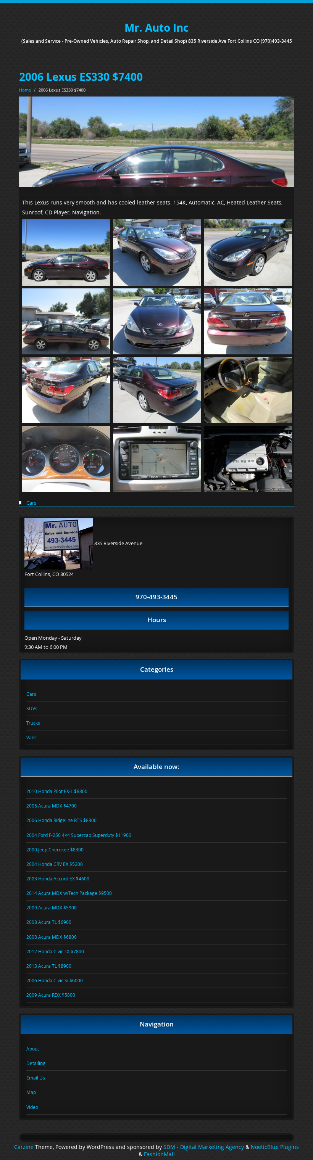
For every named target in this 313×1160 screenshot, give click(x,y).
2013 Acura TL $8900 (48, 966)
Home (25, 90)
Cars (31, 502)
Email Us (35, 1078)
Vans (31, 737)
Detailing (35, 1063)
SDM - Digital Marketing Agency (203, 1147)
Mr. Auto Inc (156, 27)
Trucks (33, 723)
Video (32, 1107)
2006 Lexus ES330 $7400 (81, 76)
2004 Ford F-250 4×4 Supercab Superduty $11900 (78, 835)
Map (31, 1092)
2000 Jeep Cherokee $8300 (55, 849)
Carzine (24, 1147)
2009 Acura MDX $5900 (51, 907)
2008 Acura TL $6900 (48, 922)
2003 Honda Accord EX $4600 (57, 878)
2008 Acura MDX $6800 (51, 937)
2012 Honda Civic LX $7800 (55, 951)
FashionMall (159, 1154)
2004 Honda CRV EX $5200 (54, 864)
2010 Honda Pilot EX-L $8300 (56, 791)
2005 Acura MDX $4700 (51, 806)
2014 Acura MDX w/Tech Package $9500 (69, 893)
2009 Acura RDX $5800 (50, 995)
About (32, 1049)
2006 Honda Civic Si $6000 (54, 980)
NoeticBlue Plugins (275, 1147)
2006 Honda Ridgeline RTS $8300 (61, 820)
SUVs (31, 708)
